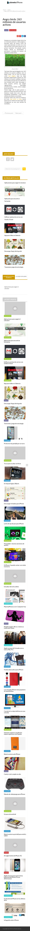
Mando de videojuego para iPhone (14, 794)
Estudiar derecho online (11, 587)
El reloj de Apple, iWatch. (11, 483)
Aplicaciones (7, 316)
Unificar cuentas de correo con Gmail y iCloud (13, 218)
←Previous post (8, 113)
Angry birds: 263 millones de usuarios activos (14, 11)
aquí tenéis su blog (16, 99)
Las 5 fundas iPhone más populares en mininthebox (15, 690)
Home (4, 9)
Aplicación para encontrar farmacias (12, 200)
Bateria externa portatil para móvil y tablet (15, 835)
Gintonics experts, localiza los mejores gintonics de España (13, 733)
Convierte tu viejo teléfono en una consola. (14, 711)
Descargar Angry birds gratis (13, 251)
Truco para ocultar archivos (12, 463)
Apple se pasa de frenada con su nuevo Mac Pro (14, 649)
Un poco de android (10, 814)
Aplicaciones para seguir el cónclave (15, 183)
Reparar (6, 852)
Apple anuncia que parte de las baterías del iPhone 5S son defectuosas (13, 877)
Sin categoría (13, 30)
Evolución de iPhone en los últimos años (14, 899)
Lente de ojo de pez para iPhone (14, 524)
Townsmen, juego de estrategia (13, 267)
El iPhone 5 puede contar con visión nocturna (15, 565)
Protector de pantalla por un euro (14, 443)
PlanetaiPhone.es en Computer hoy (15, 607)
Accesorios (7, 440)
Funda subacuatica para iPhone (13, 670)
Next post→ (19, 113)
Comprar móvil (8, 603)
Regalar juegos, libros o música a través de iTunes (14, 627)
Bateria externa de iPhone (12, 754)
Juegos (9, 9)
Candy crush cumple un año (12, 774)
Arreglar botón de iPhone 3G (13, 856)
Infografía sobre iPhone (11, 920)
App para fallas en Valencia (12, 235)
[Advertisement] (15, 133)
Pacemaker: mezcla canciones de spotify (14, 544)
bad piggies (12, 76)
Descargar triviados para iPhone (14, 503)
